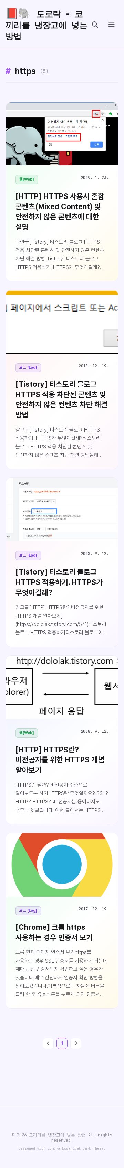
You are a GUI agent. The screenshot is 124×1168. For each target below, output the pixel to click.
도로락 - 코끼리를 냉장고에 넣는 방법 (46, 24)
